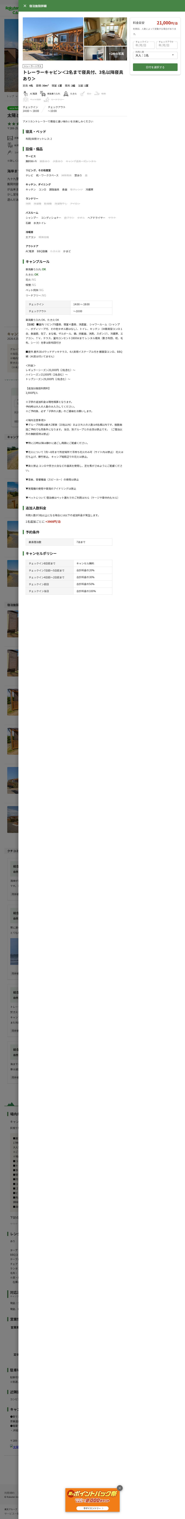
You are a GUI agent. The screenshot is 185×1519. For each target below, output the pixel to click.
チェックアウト (166, 41)
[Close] (25, 5)
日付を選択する (155, 67)
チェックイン (142, 41)
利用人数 (139, 51)
